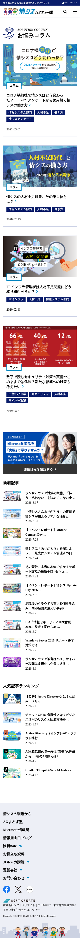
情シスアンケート (20, 119)
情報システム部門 (20, 112)
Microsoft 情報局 (16, 830)
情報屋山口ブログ (17, 838)
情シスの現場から (17, 814)
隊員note (10, 846)
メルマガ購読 (13, 862)
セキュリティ (40, 394)
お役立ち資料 (13, 854)
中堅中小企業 (17, 394)
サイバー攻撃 (17, 400)
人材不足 (43, 112)
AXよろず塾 (13, 822)
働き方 (58, 112)
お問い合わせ (13, 878)
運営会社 (10, 870)
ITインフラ (16, 299)
